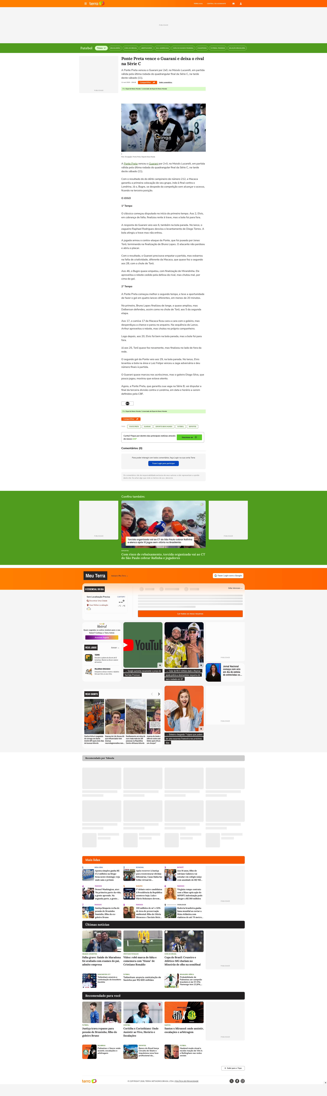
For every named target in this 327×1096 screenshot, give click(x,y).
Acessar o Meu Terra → (119, 575)
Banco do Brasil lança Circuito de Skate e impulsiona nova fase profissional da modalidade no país (149, 1052)
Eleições (139, 886)
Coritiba (126, 1025)
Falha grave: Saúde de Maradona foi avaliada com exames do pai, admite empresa (101, 961)
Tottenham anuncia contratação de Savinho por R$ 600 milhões (142, 979)
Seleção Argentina (89, 954)
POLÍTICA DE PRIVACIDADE (186, 1081)
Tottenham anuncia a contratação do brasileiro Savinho (109, 979)
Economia (140, 867)
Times (100, 48)
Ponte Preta (131, 163)
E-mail (233, 4)
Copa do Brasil (170, 954)
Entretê (180, 867)
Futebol (180, 427)
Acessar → (115, 647)
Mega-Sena (99, 867)
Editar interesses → (235, 588)
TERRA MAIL (198, 4)
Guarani (153, 163)
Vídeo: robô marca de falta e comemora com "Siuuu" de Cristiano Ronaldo (140, 961)
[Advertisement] (225, 980)
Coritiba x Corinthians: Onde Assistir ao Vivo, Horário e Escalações (141, 1032)
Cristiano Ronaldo (131, 954)
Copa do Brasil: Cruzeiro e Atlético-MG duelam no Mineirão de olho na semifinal (183, 961)
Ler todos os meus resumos (190, 613)
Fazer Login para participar (163, 463)
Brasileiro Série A (187, 974)
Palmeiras (101, 1046)
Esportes (192, 427)
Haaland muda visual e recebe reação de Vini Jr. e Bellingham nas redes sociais (191, 1052)
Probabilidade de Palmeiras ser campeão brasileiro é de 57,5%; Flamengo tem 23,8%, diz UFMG (191, 981)
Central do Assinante (216, 4)
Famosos (98, 886)
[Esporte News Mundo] (127, 403)
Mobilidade (181, 905)
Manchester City (104, 974)
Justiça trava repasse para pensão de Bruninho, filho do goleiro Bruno (99, 1032)
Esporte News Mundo (164, 427)
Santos (167, 1025)
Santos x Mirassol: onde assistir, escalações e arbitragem (184, 1030)
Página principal (97, 4)
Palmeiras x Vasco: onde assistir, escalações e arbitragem (109, 1051)
